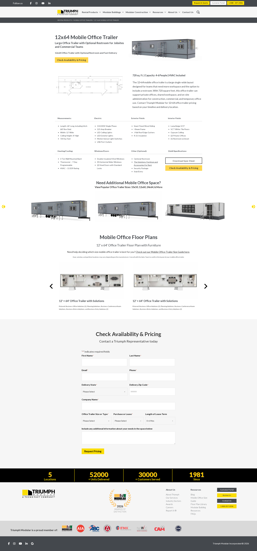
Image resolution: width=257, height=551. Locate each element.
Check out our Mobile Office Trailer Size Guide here (162, 251)
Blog (193, 494)
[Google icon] (32, 544)
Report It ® (171, 510)
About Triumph (172, 494)
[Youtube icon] (20, 544)
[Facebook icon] (9, 544)
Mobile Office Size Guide (199, 499)
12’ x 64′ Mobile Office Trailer (106, 20)
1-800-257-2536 (226, 506)
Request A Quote (201, 3)
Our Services (172, 497)
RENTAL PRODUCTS (65, 20)
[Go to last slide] (51, 286)
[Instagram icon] (14, 544)
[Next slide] (205, 286)
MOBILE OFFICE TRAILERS (82, 20)
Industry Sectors (173, 501)
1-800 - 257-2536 (236, 3)
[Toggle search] (198, 12)
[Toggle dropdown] (100, 12)
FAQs (193, 513)
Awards (169, 504)
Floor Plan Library (199, 504)
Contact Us (187, 12)
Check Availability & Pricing (71, 60)
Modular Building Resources (198, 509)
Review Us (227, 495)
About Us (170, 489)
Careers (169, 507)
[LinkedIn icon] (26, 544)
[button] (134, 48)
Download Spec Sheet (184, 161)
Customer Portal (218, 3)
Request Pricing (92, 451)
